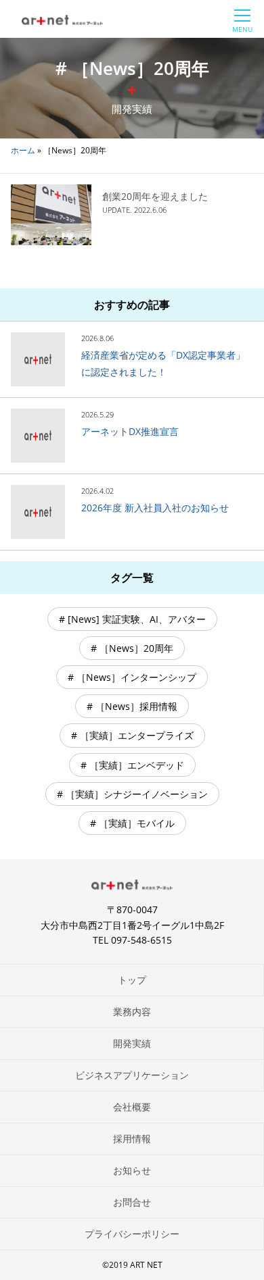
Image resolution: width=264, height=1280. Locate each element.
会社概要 (132, 1106)
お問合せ (132, 1202)
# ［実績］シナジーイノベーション (132, 794)
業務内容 (132, 1011)
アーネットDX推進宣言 (130, 431)
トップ (132, 979)
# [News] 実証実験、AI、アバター (132, 619)
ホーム (23, 150)
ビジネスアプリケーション (132, 1075)
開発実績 (132, 1043)
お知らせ (132, 1170)
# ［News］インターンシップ (132, 677)
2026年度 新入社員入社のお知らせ (155, 507)
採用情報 (132, 1138)
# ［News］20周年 (132, 648)
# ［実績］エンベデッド (132, 765)
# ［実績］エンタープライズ (132, 735)
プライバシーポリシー (132, 1233)
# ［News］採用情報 (132, 706)
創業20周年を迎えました (155, 196)
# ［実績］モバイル (132, 823)
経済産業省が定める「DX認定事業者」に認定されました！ (163, 363)
